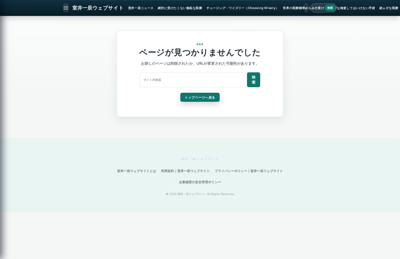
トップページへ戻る (200, 97)
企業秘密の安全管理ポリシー (200, 182)
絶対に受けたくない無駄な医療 (180, 8)
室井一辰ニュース (141, 8)
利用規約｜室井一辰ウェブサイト (185, 171)
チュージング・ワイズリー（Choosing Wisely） (242, 8)
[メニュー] (65, 7)
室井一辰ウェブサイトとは (136, 171)
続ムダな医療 (388, 8)
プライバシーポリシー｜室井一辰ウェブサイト (249, 171)
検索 (330, 8)
